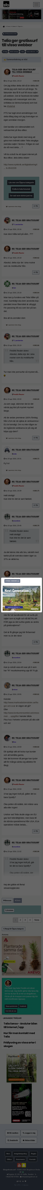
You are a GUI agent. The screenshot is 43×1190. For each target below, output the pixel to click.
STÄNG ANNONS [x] (12, 581)
